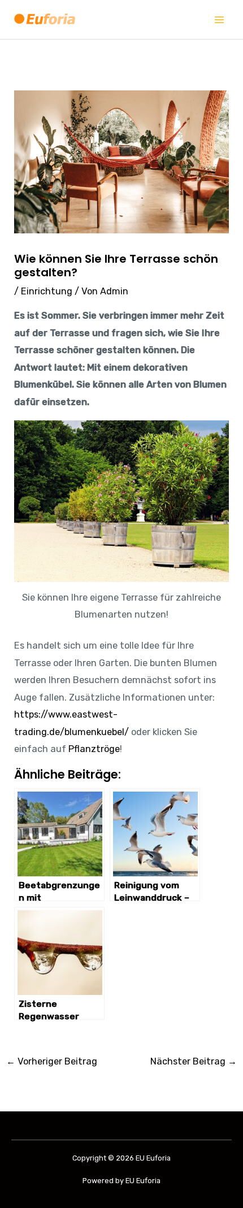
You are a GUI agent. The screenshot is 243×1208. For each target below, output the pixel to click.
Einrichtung (46, 291)
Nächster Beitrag (193, 1061)
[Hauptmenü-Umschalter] (219, 19)
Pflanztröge (94, 749)
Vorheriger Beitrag (51, 1061)
